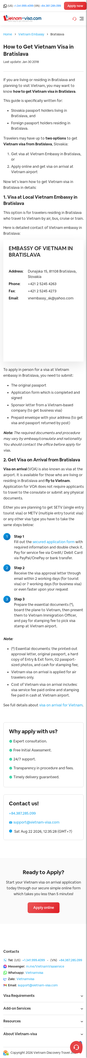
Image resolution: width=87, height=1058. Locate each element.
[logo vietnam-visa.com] (22, 18)
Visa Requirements (19, 995)
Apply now (75, 6)
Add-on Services (17, 1008)
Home (7, 34)
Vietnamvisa (34, 973)
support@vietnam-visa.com (36, 822)
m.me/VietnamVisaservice (45, 966)
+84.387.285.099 (50, 6)
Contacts (11, 951)
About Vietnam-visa (20, 1034)
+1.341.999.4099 (23, 6)
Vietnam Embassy (31, 34)
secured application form (54, 542)
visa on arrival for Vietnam (61, 705)
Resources (12, 1021)
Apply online (43, 907)
